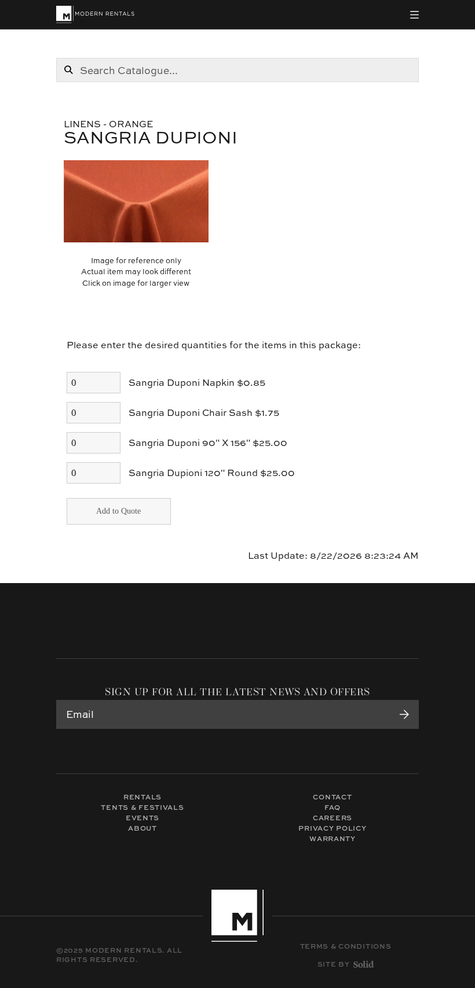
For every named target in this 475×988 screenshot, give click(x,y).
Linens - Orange (108, 123)
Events (142, 818)
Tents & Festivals (142, 807)
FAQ (332, 807)
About (142, 828)
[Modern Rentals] (95, 14)
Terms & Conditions (346, 946)
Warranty (332, 838)
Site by (333, 964)
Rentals (142, 797)
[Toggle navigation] (414, 14)
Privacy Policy (332, 828)
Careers (332, 818)
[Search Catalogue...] (68, 70)
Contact (332, 797)
